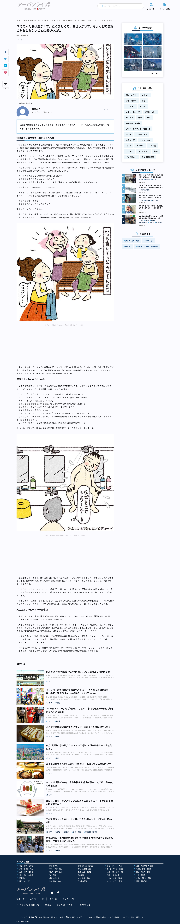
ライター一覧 (68, 898)
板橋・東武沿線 (54, 878)
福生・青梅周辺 (141, 881)
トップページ (22, 20)
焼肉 (140, 117)
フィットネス (145, 140)
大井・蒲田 (52, 875)
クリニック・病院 (132, 241)
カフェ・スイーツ (133, 112)
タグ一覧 (53, 898)
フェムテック (143, 151)
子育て (127, 246)
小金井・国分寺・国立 (143, 878)
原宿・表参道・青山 (26, 869)
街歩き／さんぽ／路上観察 (147, 246)
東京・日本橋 (53, 866)
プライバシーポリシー (65, 905)
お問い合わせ (85, 905)
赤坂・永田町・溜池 (84, 869)
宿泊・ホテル (131, 95)
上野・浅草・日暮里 (26, 872)
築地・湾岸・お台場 (26, 875)
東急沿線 (81, 875)
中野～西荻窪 (140, 875)
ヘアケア (140, 145)
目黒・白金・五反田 (84, 872)
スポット (145, 95)
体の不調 (152, 145)
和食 (148, 117)
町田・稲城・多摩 (55, 881)
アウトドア (130, 106)
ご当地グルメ (142, 134)
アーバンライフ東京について (28, 905)
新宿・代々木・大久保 (114, 866)
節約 (156, 151)
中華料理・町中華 (133, 123)
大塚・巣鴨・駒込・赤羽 (115, 872)
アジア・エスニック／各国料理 (138, 129)
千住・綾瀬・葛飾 (84, 878)
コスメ (128, 145)
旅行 (143, 100)
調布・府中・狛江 (25, 881)
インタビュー (131, 157)
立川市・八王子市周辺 (114, 881)
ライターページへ (109, 109)
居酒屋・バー (150, 112)
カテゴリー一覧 (37, 898)
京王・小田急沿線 (113, 875)
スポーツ (149, 241)
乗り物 (142, 106)
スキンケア (130, 140)
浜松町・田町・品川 (55, 872)
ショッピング (131, 100)
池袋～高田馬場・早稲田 (144, 866)
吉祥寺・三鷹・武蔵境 (114, 878)
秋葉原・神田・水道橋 (143, 869)
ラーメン (129, 117)
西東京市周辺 (82, 881)
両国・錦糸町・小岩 (143, 872)
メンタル (129, 151)
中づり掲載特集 (148, 157)
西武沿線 (22, 878)
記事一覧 (20, 898)
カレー (128, 134)
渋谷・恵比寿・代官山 (85, 866)
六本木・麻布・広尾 (55, 869)
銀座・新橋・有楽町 (26, 866)
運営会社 (48, 905)
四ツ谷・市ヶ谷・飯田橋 (115, 869)
